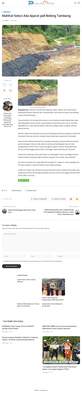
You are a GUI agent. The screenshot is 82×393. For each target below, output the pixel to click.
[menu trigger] (4, 3)
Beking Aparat (16, 190)
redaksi (6, 20)
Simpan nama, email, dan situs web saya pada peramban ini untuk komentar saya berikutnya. (33, 261)
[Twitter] (10, 84)
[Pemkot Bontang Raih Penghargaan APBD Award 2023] (53, 287)
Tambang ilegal (31, 190)
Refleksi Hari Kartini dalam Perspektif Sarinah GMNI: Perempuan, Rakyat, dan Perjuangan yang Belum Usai (7, 119)
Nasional (6, 12)
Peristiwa (73, 362)
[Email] (10, 90)
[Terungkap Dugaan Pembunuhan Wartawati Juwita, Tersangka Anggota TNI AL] (61, 350)
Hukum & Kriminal (51, 362)
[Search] (79, 3)
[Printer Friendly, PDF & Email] (23, 180)
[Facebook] (4, 84)
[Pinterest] (4, 90)
